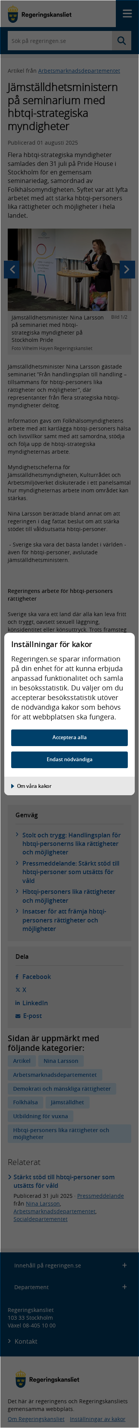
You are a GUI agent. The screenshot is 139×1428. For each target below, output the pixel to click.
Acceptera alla (70, 737)
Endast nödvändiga (70, 759)
